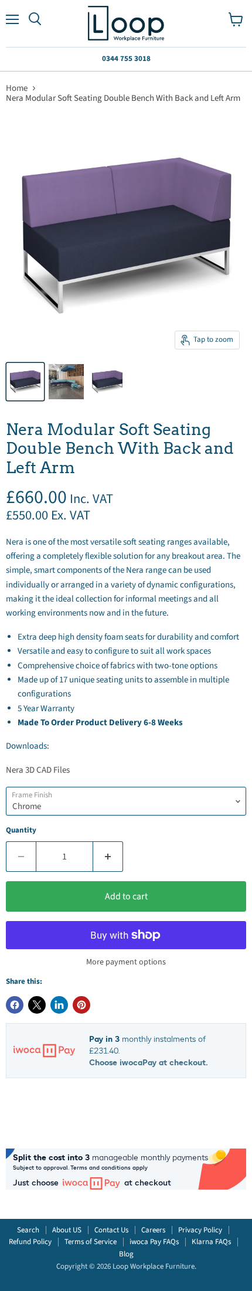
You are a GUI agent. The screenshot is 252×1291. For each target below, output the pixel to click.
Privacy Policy (200, 1230)
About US (66, 1230)
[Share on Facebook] (14, 1005)
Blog (126, 1254)
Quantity (21, 830)
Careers (153, 1230)
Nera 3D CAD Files (38, 770)
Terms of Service (90, 1241)
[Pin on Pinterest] (81, 1005)
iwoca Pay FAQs (154, 1241)
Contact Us (111, 1230)
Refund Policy (30, 1241)
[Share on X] (37, 1005)
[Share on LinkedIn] (59, 1005)
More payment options (126, 962)
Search (28, 1230)
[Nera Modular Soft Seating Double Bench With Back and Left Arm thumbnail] (25, 381)
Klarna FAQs (211, 1241)
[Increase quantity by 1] (108, 856)
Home (17, 88)
